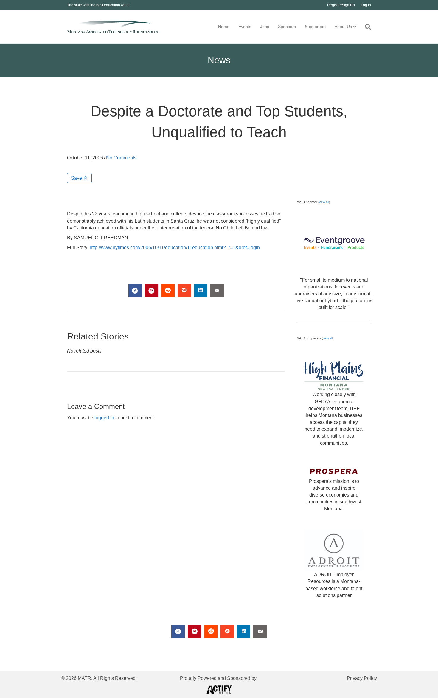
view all (324, 202)
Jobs (264, 26)
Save (77, 178)
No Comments (121, 157)
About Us (343, 26)
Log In (366, 5)
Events (244, 26)
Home (223, 26)
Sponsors (287, 26)
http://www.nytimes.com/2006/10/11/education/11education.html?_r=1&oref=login (175, 247)
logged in (104, 417)
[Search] (366, 27)
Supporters (315, 26)
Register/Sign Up (341, 5)
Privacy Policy (362, 678)
